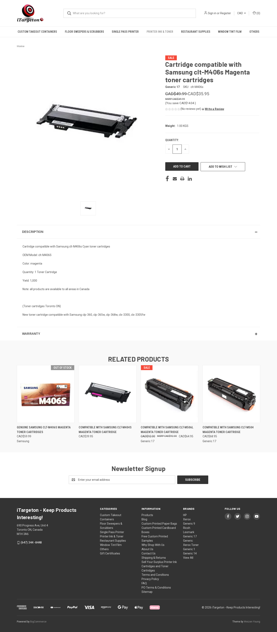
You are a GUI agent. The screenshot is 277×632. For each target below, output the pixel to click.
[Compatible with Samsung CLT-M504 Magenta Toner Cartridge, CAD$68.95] (231, 394)
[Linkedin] (190, 178)
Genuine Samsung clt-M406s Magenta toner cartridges (44, 430)
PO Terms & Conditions (156, 587)
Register (225, 13)
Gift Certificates (110, 553)
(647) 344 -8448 (31, 542)
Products (147, 515)
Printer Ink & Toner (160, 31)
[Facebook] (167, 178)
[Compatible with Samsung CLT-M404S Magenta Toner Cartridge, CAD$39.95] (107, 394)
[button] (213, 109)
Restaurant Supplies (195, 31)
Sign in (212, 13)
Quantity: (172, 140)
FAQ (144, 583)
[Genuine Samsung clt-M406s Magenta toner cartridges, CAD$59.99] (46, 394)
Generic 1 (189, 549)
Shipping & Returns (154, 557)
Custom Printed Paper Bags (159, 523)
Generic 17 (190, 536)
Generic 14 (190, 553)
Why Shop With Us (153, 545)
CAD (240, 13)
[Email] (175, 178)
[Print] (182, 178)
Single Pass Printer (125, 31)
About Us (147, 549)
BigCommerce (38, 621)
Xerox (187, 519)
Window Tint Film (230, 31)
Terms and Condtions (155, 574)
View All (188, 557)
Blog (144, 519)
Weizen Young (252, 621)
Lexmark (188, 532)
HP (185, 515)
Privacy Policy (150, 579)
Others (254, 31)
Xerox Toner (191, 545)
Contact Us (149, 553)
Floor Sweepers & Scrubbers (84, 31)
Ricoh (186, 527)
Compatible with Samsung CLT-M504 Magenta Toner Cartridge (228, 430)
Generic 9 (189, 523)
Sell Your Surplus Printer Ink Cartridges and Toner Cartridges (159, 566)
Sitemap (147, 591)
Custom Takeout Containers (37, 31)
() (258, 13)
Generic (188, 540)
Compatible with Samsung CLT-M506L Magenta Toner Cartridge (167, 430)
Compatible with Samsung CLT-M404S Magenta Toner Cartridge (105, 430)
